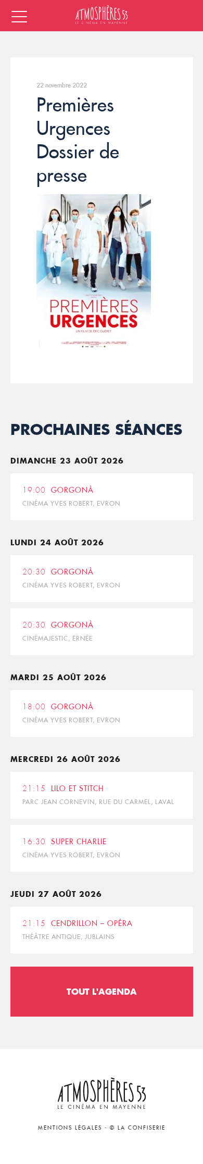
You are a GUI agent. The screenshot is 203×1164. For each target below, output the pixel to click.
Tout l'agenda (102, 991)
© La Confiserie (138, 1127)
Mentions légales (70, 1127)
